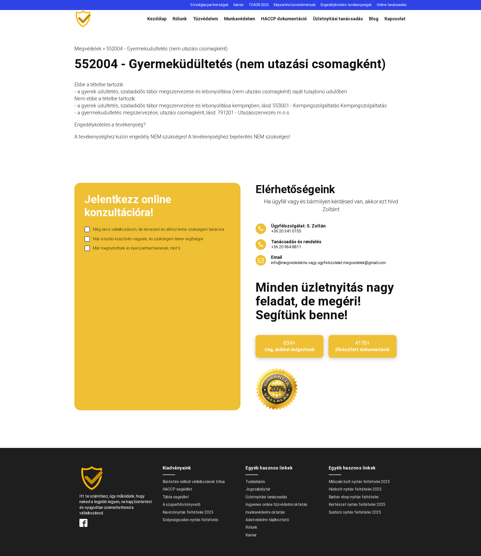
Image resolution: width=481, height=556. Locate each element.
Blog (374, 18)
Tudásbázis (255, 481)
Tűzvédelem (205, 18)
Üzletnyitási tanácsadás (338, 18)
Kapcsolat (395, 18)
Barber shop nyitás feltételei (354, 497)
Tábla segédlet (176, 497)
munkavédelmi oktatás (265, 512)
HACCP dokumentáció (284, 18)
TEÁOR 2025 (259, 5)
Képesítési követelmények (295, 5)
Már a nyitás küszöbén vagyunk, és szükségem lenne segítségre (148, 238)
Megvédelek (87, 49)
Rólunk (180, 18)
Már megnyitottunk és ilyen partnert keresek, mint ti (136, 248)
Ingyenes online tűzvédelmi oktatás (277, 504)
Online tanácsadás (392, 5)
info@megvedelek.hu (289, 262)
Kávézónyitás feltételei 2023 (188, 512)
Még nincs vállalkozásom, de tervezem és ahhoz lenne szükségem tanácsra (158, 229)
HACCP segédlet (177, 489)
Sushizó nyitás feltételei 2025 (355, 512)
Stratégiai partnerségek (209, 5)
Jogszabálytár (258, 489)
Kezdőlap (157, 18)
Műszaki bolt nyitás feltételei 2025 (359, 481)
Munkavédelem (239, 18)
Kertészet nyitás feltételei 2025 (357, 504)
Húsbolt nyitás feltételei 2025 (355, 489)
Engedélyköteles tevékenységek (346, 5)
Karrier (238, 5)
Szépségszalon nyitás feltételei (190, 519)
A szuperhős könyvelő (181, 504)
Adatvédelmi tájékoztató (267, 519)
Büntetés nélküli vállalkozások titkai (194, 481)
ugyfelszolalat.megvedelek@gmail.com (352, 262)
